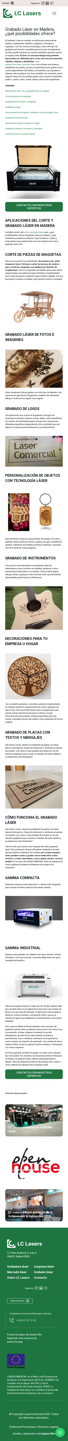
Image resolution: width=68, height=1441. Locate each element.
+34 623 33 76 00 (26, 1320)
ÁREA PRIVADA (17, 1301)
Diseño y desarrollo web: (34, 1433)
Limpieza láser (44, 1266)
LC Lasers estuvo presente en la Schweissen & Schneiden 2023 (30, 1214)
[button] (60, 1432)
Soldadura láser (18, 1266)
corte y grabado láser (33, 232)
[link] (24, 1243)
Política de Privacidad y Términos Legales (34, 1426)
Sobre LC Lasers (18, 1277)
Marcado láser (17, 1272)
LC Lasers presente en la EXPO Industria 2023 (29, 1172)
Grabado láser (43, 1272)
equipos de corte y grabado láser (20, 64)
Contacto (40, 1277)
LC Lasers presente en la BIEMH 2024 (30, 1129)
